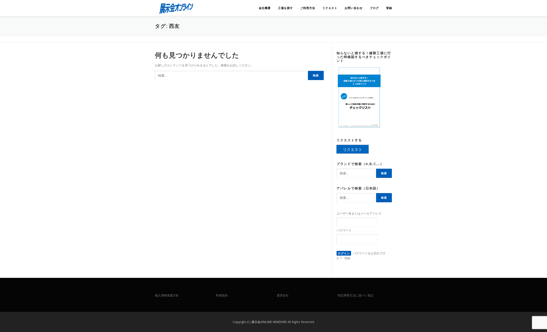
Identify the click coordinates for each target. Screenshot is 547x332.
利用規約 (222, 295)
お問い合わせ (354, 8)
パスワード (344, 230)
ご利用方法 (307, 8)
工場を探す (285, 8)
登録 (389, 8)
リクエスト (329, 8)
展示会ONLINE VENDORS (269, 322)
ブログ (374, 8)
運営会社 (283, 295)
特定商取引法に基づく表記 (355, 295)
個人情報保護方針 (167, 295)
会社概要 (265, 8)
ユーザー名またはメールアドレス (359, 213)
